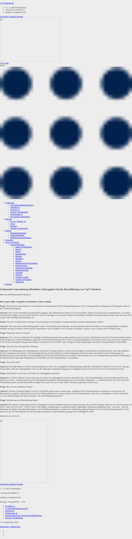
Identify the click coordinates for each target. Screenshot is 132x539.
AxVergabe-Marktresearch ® (22, 205)
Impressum (4, 527)
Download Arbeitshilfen (20, 217)
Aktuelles (9, 240)
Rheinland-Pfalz (22, 270)
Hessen (18, 261)
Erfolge (8, 231)
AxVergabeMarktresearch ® (16, 508)
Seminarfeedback (17, 235)
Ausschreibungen (17, 245)
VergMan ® (15, 207)
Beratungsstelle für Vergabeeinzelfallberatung (23, 515)
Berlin (17, 252)
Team (12, 224)
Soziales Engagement (19, 228)
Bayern (18, 249)
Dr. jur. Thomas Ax (18, 221)
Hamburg (19, 259)
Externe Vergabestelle (19, 212)
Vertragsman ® (11, 513)
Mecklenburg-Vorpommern (26, 263)
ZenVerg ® (14, 210)
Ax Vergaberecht (7, 3)
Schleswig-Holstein (23, 279)
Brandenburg (20, 254)
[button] (66, 132)
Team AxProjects (12, 242)
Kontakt (8, 284)
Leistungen (9, 203)
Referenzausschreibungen (20, 238)
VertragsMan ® (16, 214)
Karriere (13, 226)
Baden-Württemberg (23, 247)
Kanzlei (8, 219)
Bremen (18, 256)
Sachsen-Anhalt (21, 277)
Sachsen (18, 275)
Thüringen (19, 282)
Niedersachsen (21, 266)
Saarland (19, 273)
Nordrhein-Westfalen (23, 268)
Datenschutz (15, 527)
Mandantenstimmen (18, 233)
